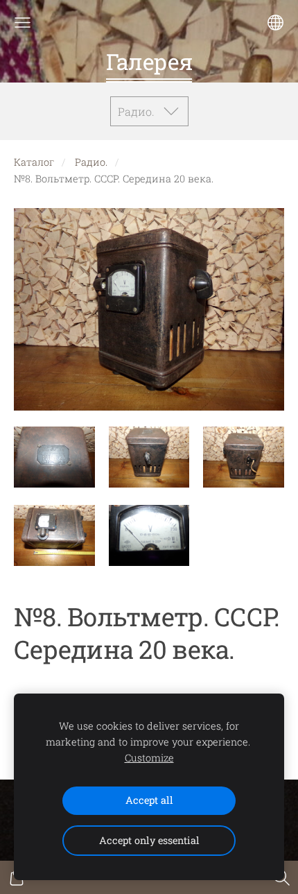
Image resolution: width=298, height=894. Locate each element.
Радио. (91, 162)
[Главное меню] (22, 22)
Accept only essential (149, 840)
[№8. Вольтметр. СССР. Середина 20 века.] (54, 456)
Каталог (34, 162)
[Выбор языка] (275, 22)
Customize (149, 757)
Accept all (149, 800)
